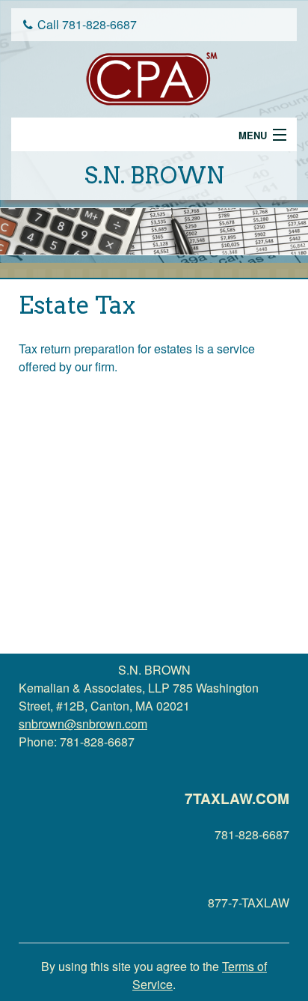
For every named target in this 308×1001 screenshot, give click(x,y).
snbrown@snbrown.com (83, 723)
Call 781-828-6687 (87, 24)
